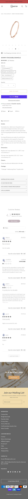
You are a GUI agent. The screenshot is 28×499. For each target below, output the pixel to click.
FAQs (2, 446)
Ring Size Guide (5, 419)
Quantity (3, 82)
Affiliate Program (5, 441)
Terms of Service (5, 423)
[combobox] (20, 231)
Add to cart (14, 91)
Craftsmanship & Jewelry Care (8, 426)
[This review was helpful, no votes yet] (21, 254)
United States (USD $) (13, 481)
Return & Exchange (6, 439)
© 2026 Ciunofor (10, 494)
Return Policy (4, 448)
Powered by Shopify (17, 494)
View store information (7, 107)
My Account (4, 443)
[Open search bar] (22, 6)
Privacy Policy (4, 421)
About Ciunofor (5, 428)
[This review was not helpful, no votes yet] (24, 254)
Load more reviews (14, 356)
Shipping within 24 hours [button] (7, 179)
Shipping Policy (5, 450)
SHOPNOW (14, 377)
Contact (3, 436)
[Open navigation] (2, 6)
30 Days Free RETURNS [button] (6, 183)
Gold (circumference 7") (7, 68)
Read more (5, 302)
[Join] (24, 402)
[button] (14, 30)
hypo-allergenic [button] (5, 190)
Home (2, 13)
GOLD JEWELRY (7, 13)
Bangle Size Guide (5, 416)
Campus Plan (4, 414)
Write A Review (14, 221)
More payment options (14, 100)
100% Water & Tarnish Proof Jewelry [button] (10, 186)
